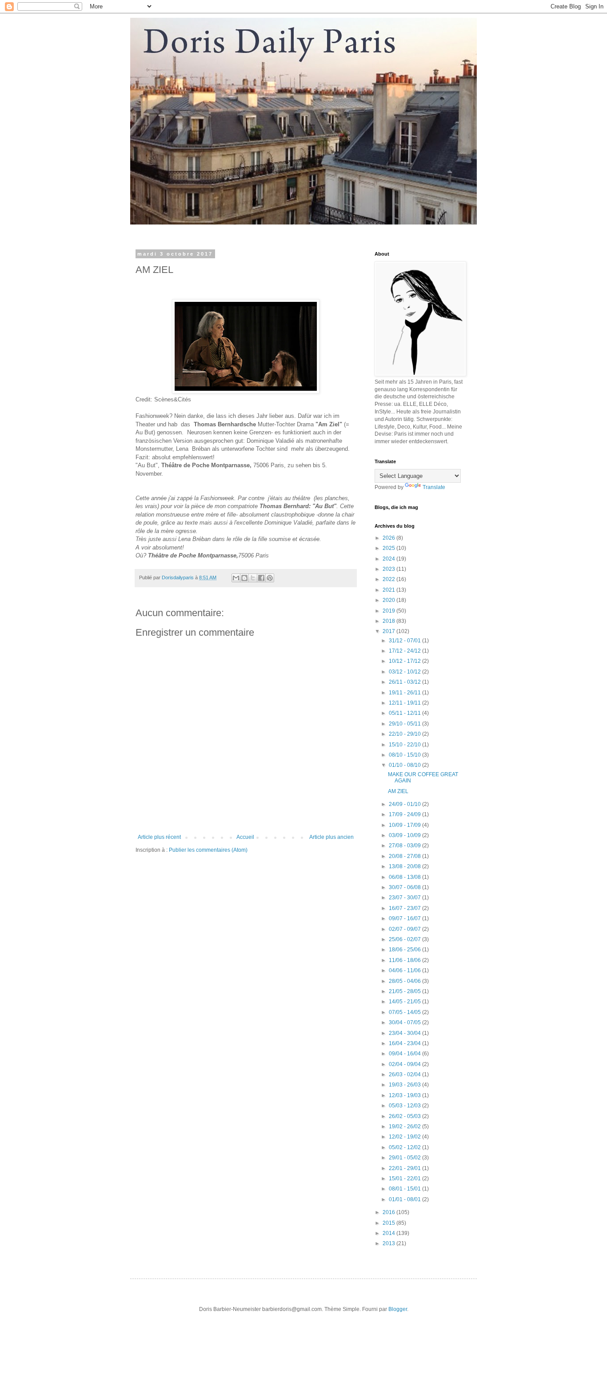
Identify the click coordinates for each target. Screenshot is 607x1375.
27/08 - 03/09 (405, 845)
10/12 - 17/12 (405, 661)
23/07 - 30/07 (405, 897)
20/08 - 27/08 (405, 856)
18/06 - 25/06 (405, 949)
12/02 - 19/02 (405, 1137)
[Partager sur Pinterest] (269, 577)
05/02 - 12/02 (405, 1147)
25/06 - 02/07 (405, 939)
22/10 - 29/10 (405, 734)
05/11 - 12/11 (405, 713)
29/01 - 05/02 (405, 1158)
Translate (434, 487)
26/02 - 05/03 (405, 1116)
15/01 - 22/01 (405, 1178)
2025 (389, 548)
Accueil (245, 837)
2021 (389, 590)
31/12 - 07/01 (405, 640)
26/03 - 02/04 (405, 1074)
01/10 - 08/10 (405, 765)
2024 (389, 559)
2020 (389, 600)
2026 (389, 538)
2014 (389, 1233)
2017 (389, 631)
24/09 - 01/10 (405, 804)
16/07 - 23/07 (405, 908)
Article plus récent (159, 837)
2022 (389, 579)
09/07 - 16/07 (405, 918)
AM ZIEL (398, 791)
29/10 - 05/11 (405, 724)
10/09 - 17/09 (405, 825)
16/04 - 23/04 (405, 1043)
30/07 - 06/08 (405, 887)
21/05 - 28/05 (405, 991)
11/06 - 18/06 (405, 960)
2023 (389, 569)
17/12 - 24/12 (405, 651)
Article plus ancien (331, 837)
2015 (389, 1223)
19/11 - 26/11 (405, 693)
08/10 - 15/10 (405, 755)
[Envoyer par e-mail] (236, 577)
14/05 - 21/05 (405, 1001)
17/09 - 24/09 (405, 814)
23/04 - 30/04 (405, 1033)
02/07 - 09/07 (405, 929)
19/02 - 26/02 (405, 1126)
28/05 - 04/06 (405, 981)
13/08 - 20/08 (405, 866)
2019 (389, 611)
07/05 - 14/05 (405, 1012)
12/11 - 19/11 (405, 703)
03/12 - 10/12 (405, 672)
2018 (389, 621)
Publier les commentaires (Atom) (208, 850)
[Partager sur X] (252, 577)
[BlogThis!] (244, 577)
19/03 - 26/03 (405, 1085)
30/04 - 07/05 (405, 1022)
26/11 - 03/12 (405, 682)
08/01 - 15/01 (405, 1189)
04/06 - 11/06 (405, 970)
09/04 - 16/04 (405, 1053)
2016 (389, 1212)
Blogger (397, 1309)
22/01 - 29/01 (405, 1168)
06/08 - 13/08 (405, 877)
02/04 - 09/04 (405, 1064)
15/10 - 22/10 (405, 745)
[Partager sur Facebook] (261, 577)
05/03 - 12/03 (405, 1105)
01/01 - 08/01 (405, 1199)
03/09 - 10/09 (405, 835)
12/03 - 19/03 (405, 1095)
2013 (389, 1243)
